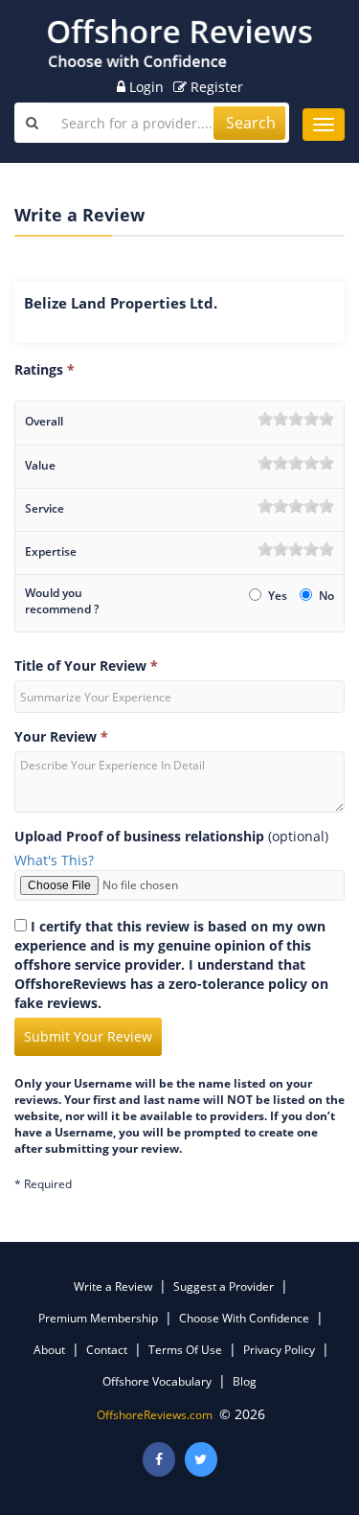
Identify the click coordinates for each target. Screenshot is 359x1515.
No (326, 595)
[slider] (296, 418)
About (49, 1350)
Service (44, 508)
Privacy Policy (279, 1350)
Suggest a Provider (223, 1286)
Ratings (44, 369)
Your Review (61, 736)
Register (215, 87)
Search (251, 122)
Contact (106, 1350)
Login (144, 87)
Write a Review (113, 1286)
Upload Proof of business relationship (139, 836)
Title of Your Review (86, 665)
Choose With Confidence (244, 1318)
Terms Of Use (185, 1350)
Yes (279, 595)
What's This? (54, 860)
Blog (245, 1381)
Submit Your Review (88, 1036)
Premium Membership (98, 1318)
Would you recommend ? (62, 601)
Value (40, 465)
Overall (44, 421)
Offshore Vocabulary (157, 1381)
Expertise (51, 551)
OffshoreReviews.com (155, 1415)
